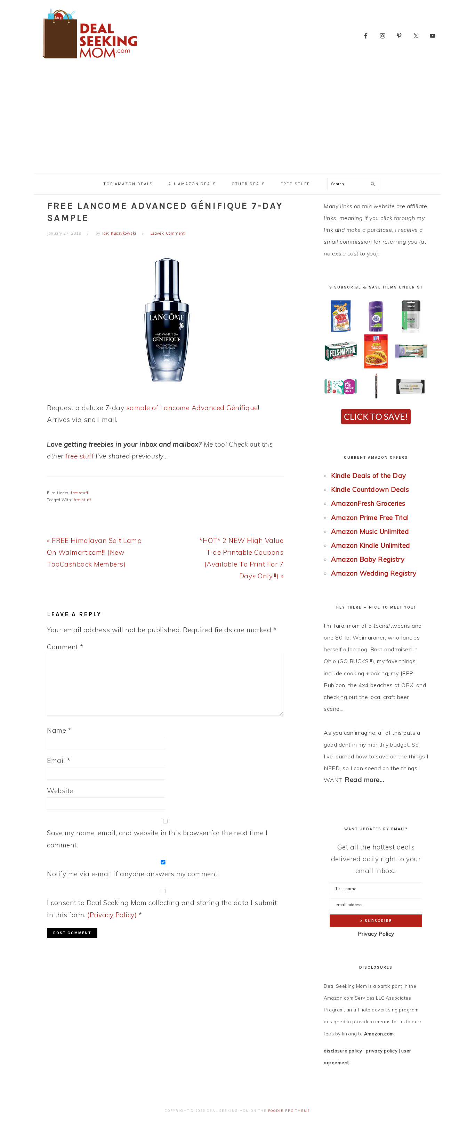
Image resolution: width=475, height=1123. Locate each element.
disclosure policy (343, 1050)
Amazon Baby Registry (367, 559)
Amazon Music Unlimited (370, 531)
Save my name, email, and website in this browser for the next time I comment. (157, 839)
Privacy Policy (376, 933)
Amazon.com (379, 1033)
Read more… (364, 779)
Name (59, 730)
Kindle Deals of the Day (368, 475)
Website (60, 791)
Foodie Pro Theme (289, 1111)
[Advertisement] (237, 121)
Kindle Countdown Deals (370, 489)
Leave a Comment (168, 233)
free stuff (79, 456)
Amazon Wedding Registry (374, 573)
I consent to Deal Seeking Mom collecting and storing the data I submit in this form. (162, 908)
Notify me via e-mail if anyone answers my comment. (133, 874)
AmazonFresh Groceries (368, 503)
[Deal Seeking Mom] (89, 60)
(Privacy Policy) (112, 915)
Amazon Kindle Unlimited (370, 545)
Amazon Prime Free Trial (370, 517)
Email (59, 760)
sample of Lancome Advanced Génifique (192, 408)
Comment (65, 647)
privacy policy (381, 1050)
